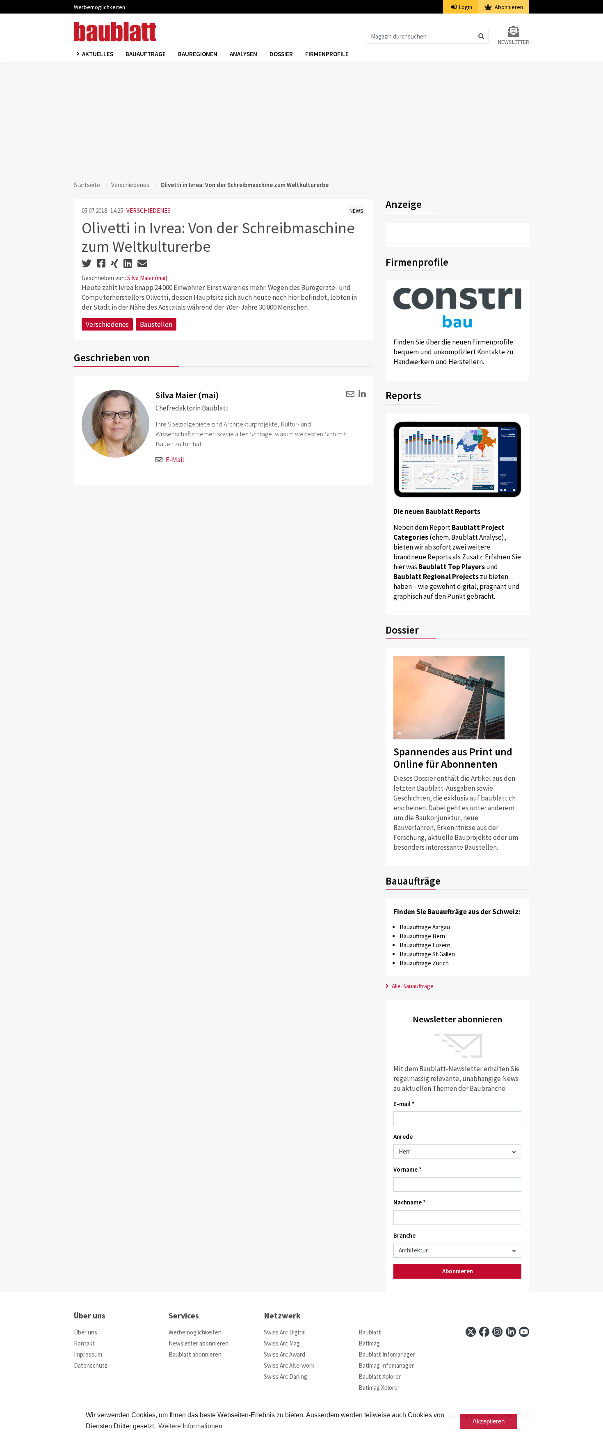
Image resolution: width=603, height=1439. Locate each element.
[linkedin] (361, 394)
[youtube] (524, 1332)
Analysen (243, 54)
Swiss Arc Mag (282, 1343)
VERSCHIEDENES (148, 210)
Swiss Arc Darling (285, 1376)
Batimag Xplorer (379, 1387)
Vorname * (407, 1169)
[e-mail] (348, 394)
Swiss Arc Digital (285, 1332)
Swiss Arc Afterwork (289, 1365)
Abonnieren (508, 7)
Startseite (87, 185)
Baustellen (156, 324)
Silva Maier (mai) (147, 278)
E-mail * (404, 1104)
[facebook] (484, 1332)
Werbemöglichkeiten (99, 7)
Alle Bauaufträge (412, 986)
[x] (471, 1332)
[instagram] (497, 1332)
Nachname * (409, 1202)
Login (465, 7)
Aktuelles (97, 54)
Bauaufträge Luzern (425, 945)
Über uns (85, 1332)
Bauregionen (197, 54)
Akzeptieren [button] (489, 1421)
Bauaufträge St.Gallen (427, 954)
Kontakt (84, 1343)
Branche (404, 1235)
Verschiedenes (130, 185)
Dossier (281, 54)
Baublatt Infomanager (387, 1354)
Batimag (369, 1343)
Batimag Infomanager (386, 1365)
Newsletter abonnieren (198, 1343)
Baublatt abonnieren (195, 1354)
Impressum (88, 1354)
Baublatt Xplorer (380, 1376)
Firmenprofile (327, 54)
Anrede (403, 1136)
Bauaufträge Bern (422, 936)
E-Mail (175, 459)
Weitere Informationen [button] (190, 1426)
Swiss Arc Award (284, 1354)
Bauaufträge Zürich (424, 963)
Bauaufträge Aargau (425, 927)
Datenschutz (90, 1365)
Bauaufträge (146, 54)
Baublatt (370, 1332)
